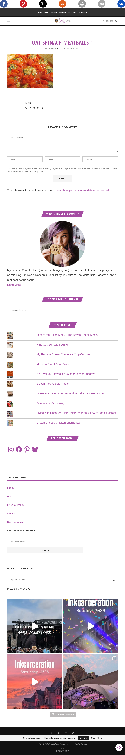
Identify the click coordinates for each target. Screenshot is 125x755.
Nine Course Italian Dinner (53, 344)
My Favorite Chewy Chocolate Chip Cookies (63, 354)
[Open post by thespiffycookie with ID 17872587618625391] (90, 626)
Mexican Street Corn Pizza (53, 364)
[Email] (101, 4)
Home (40, 12)
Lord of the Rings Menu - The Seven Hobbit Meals (67, 334)
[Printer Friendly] (82, 4)
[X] (43, 4)
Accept (83, 738)
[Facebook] (100, 21)
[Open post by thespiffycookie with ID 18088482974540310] (34, 626)
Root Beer (62, 12)
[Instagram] (107, 21)
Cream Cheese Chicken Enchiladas (58, 422)
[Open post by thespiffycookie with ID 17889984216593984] (90, 681)
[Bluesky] (35, 449)
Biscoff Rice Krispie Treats (53, 383)
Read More (14, 284)
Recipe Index (83, 12)
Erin (57, 48)
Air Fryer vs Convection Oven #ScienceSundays (66, 373)
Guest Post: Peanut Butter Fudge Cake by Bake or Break (71, 393)
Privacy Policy (15, 505)
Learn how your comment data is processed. (82, 190)
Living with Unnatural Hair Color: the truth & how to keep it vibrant (76, 412)
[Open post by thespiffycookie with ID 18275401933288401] (34, 681)
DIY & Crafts (72, 12)
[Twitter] (103, 21)
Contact (54, 12)
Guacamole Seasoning (50, 403)
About (46, 12)
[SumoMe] (121, 4)
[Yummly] (62, 4)
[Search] (116, 21)
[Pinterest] (111, 21)
